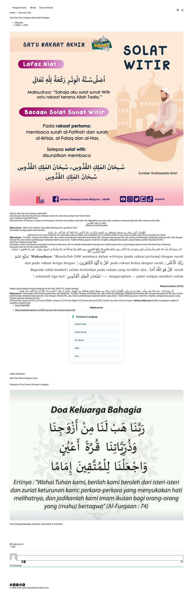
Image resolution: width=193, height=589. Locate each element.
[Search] (182, 10)
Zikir (77, 348)
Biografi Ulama (20, 8)
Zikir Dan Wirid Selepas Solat (23, 378)
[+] (25, 562)
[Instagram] (17, 585)
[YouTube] (23, 585)
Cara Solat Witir (22, 305)
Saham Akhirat (46, 8)
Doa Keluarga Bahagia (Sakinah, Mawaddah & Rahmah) (36, 524)
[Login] (178, 10)
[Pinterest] (20, 585)
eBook (33, 8)
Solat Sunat (81, 332)
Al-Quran (79, 340)
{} (22, 562)
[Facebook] (11, 585)
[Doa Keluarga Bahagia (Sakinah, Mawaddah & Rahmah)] (96, 455)
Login (13, 546)
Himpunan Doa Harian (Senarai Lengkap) (29, 384)
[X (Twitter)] (14, 585)
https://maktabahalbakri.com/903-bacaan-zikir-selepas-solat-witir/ (45, 310)
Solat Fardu (80, 324)
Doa (77, 356)
